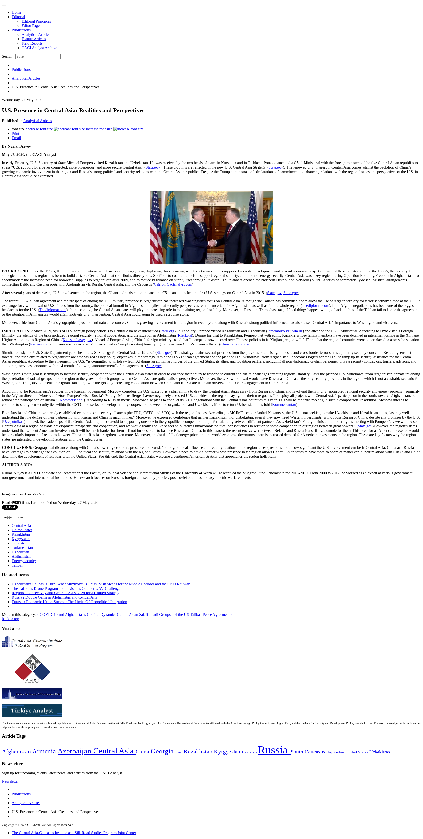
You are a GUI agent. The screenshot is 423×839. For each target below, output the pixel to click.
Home (16, 12)
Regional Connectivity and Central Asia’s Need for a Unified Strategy (65, 593)
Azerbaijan (75, 751)
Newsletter (10, 781)
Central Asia (21, 525)
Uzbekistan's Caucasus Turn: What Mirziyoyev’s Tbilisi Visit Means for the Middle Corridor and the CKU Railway (101, 584)
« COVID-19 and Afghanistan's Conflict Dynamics (77, 614)
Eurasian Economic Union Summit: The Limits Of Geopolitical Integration (69, 602)
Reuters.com (39, 344)
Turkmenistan (22, 547)
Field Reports (32, 43)
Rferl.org (167, 331)
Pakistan (250, 752)
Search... (8, 56)
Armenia (45, 751)
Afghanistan (21, 556)
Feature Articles (34, 39)
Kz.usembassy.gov (77, 340)
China (143, 752)
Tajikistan (19, 543)
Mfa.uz (297, 331)
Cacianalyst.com (179, 284)
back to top (10, 619)
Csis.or (159, 284)
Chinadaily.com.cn (234, 344)
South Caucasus (309, 752)
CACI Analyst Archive (39, 48)
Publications (21, 30)
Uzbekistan (20, 552)
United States (22, 530)
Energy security (24, 561)
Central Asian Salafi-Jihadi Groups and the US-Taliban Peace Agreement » (175, 614)
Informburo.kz (278, 331)
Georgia (163, 751)
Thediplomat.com (315, 305)
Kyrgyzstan (21, 539)
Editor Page (31, 26)
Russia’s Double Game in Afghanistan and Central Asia (54, 597)
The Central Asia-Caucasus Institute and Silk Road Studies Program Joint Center (74, 833)
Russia (274, 750)
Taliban (17, 565)
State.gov (153, 167)
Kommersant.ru (72, 400)
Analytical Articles (36, 34)
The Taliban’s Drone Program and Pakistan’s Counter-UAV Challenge (66, 588)
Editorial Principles (36, 21)
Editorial (18, 17)
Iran (179, 752)
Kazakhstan (21, 534)
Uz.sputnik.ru (13, 422)
